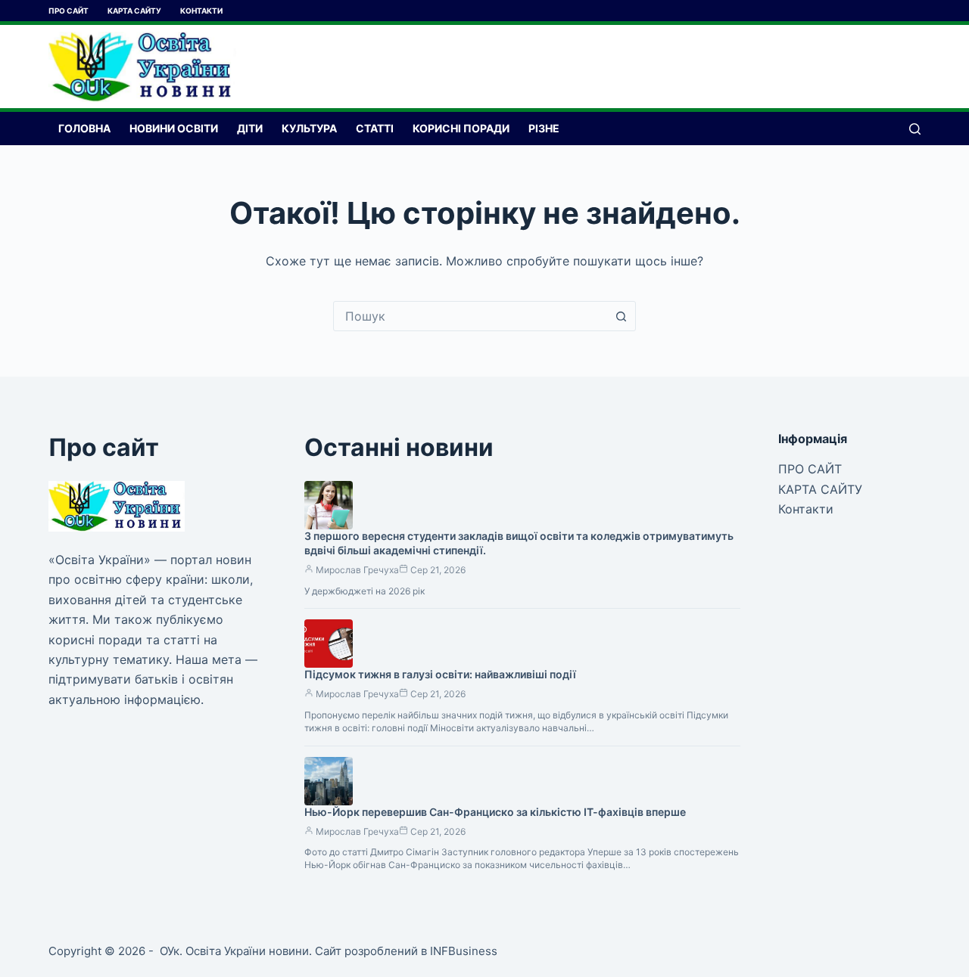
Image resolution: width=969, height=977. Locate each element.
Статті (375, 128)
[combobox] (470, 316)
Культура (309, 128)
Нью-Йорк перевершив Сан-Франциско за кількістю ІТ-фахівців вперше (495, 811)
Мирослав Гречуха (357, 569)
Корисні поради (461, 128)
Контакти (201, 10)
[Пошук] (915, 129)
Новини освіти (173, 128)
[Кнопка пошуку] (620, 316)
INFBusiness (463, 951)
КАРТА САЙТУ (134, 10)
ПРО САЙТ (68, 10)
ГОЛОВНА (84, 128)
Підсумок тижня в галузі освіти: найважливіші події (440, 674)
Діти (250, 128)
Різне (543, 128)
